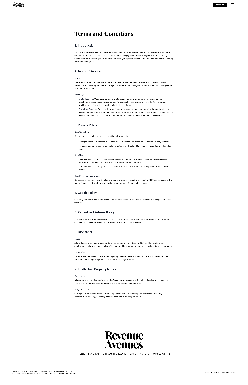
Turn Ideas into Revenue (114, 354)
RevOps (132, 354)
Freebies (220, 5)
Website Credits (229, 372)
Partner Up (144, 354)
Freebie (81, 354)
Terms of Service (211, 372)
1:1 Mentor (93, 354)
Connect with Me (161, 354)
